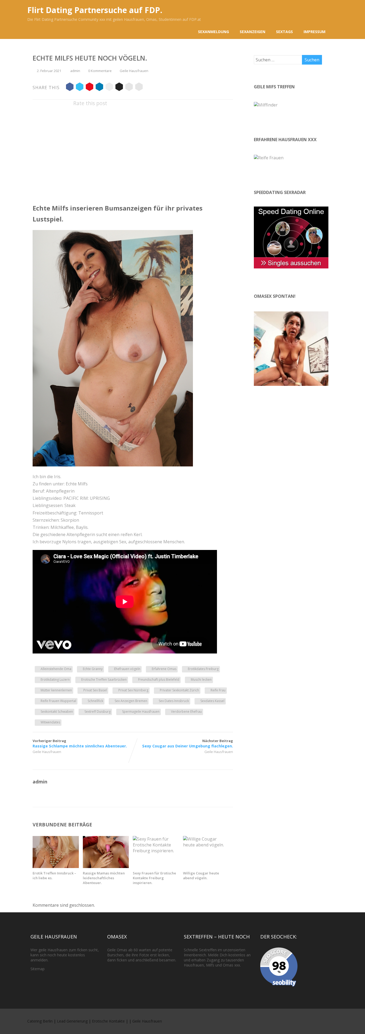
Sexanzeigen (252, 31)
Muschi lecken (201, 679)
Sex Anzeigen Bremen (131, 701)
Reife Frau (218, 690)
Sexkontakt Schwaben (57, 711)
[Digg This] (119, 87)
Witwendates (50, 722)
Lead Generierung (72, 1021)
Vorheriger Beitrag (80, 743)
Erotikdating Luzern (55, 679)
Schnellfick (95, 701)
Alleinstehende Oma (56, 669)
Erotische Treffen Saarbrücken (104, 679)
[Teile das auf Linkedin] (99, 87)
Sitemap (37, 968)
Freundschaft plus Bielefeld (158, 679)
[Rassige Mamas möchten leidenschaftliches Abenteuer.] (106, 866)
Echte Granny (93, 669)
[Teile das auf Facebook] (69, 87)
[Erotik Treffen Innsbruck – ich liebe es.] (56, 866)
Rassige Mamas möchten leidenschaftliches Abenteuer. (104, 878)
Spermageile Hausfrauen (141, 711)
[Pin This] (89, 87)
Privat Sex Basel (95, 690)
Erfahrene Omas (164, 669)
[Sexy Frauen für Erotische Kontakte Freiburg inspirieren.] (156, 851)
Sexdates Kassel (212, 701)
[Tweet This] (79, 87)
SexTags (284, 31)
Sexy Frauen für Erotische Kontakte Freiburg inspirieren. (154, 878)
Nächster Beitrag (187, 743)
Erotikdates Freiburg (203, 669)
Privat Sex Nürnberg (133, 690)
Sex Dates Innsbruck (174, 701)
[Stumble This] (109, 87)
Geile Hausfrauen (134, 70)
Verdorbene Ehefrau (186, 711)
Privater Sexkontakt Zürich (179, 690)
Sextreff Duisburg (97, 711)
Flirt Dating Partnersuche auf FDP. (94, 10)
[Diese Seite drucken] (139, 87)
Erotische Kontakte (108, 1021)
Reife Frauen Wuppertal (58, 701)
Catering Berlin (40, 1021)
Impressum (314, 31)
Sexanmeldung (213, 31)
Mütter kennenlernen (56, 690)
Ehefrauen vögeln (127, 669)
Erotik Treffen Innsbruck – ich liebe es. (54, 875)
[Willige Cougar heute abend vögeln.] (206, 845)
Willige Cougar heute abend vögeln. (201, 875)
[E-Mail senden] (129, 87)
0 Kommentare (100, 70)
